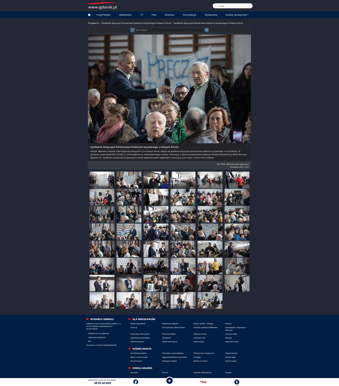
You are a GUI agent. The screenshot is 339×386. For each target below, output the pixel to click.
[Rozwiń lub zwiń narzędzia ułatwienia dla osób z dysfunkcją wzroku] (237, 382)
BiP (89, 341)
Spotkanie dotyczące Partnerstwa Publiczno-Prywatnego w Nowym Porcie (136, 23)
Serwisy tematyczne (236, 15)
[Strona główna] (89, 15)
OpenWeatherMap (110, 345)
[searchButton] (206, 30)
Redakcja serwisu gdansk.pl (98, 333)
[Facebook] (135, 382)
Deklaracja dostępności (97, 337)
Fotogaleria (93, 23)
